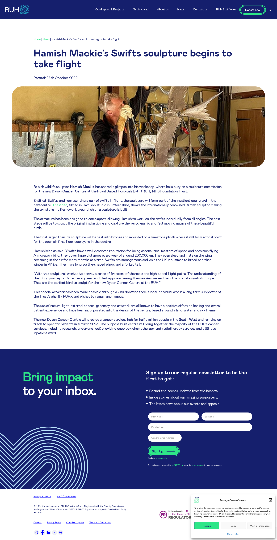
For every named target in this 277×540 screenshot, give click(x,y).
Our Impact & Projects (109, 9)
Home (37, 39)
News (180, 9)
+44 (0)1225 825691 (66, 496)
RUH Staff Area (226, 9)
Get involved (140, 9)
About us (163, 9)
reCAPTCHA (177, 465)
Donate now (252, 10)
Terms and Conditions (100, 522)
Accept (207, 525)
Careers (38, 522)
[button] (270, 500)
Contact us (200, 9)
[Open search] (269, 9)
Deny (233, 525)
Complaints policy (75, 522)
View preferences (259, 525)
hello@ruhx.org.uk (42, 496)
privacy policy (162, 458)
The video (59, 205)
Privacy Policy (233, 534)
